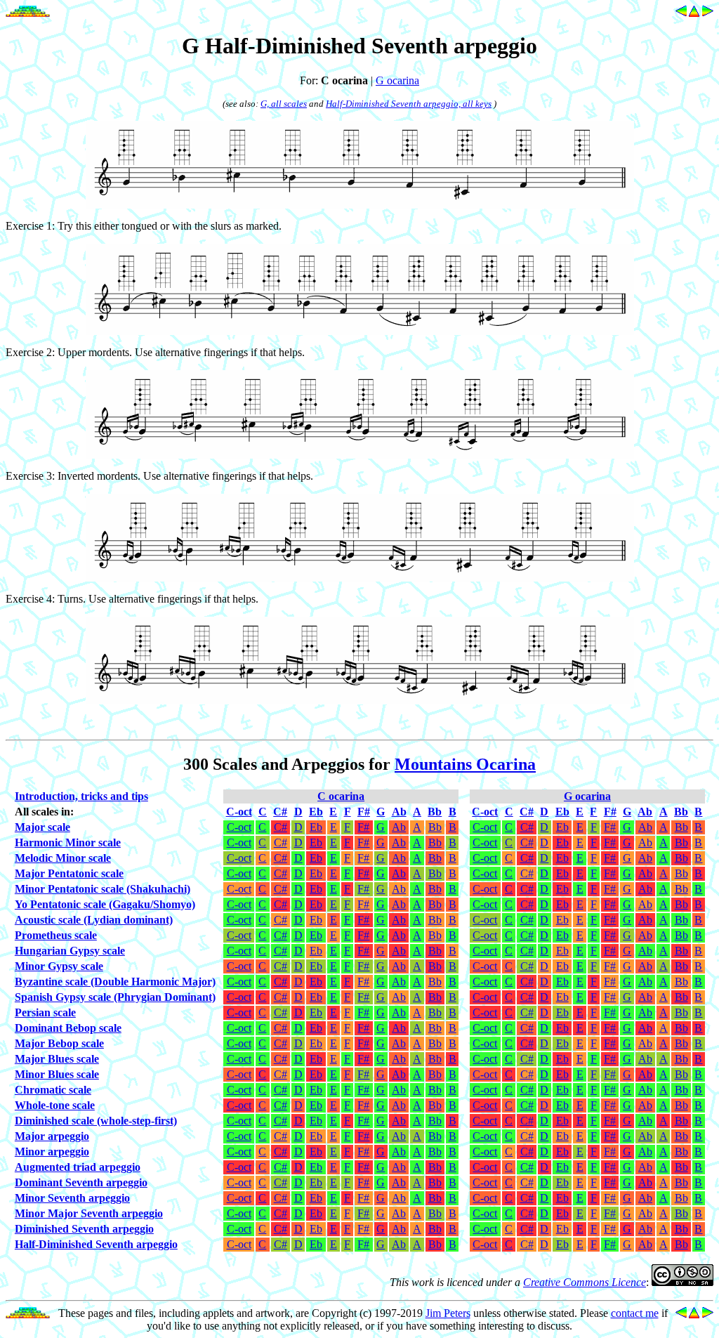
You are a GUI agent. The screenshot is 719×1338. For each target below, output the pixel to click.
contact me (635, 1313)
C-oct (239, 827)
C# (280, 827)
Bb (435, 827)
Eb (316, 827)
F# (363, 827)
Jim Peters (448, 1313)
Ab (399, 827)
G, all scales (283, 103)
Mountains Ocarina (465, 764)
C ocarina (340, 796)
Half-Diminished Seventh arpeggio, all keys (409, 103)
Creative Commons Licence (584, 1282)
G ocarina (397, 80)
